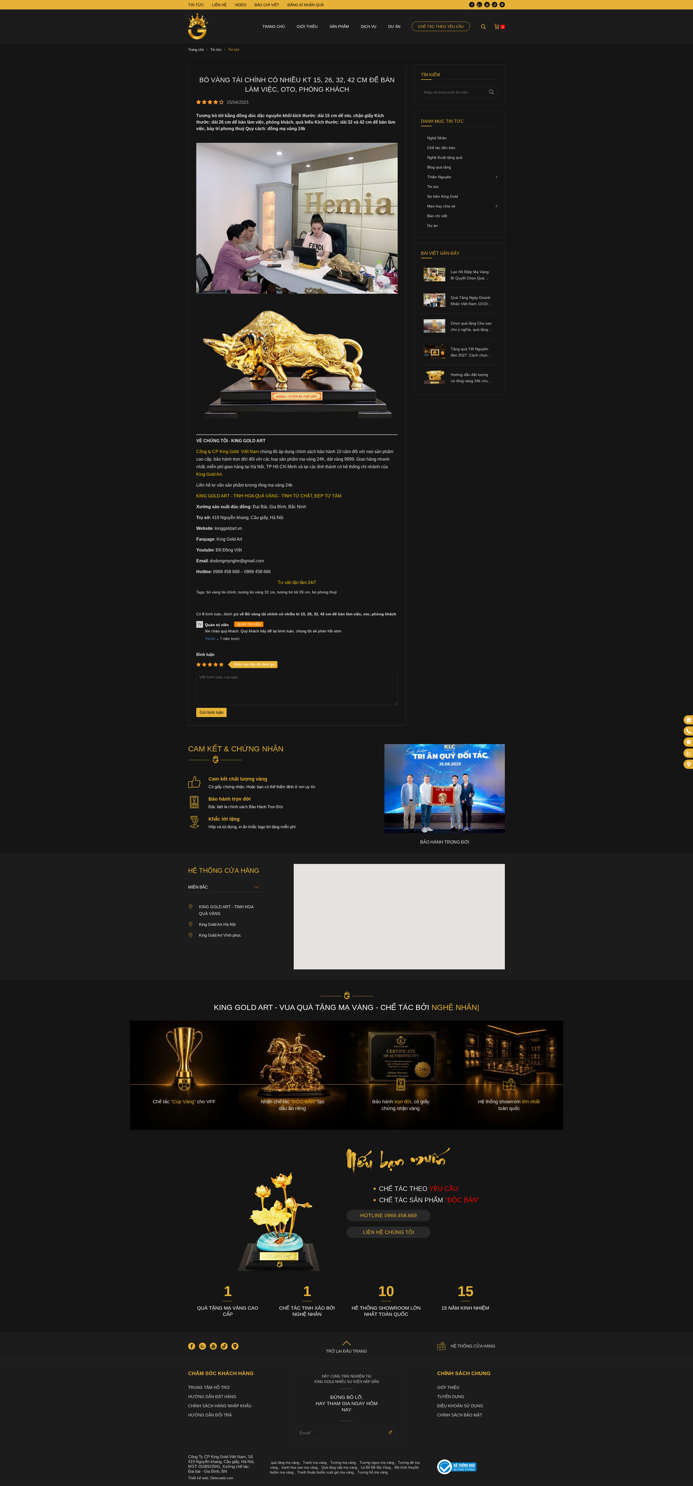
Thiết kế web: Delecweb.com (210, 1478)
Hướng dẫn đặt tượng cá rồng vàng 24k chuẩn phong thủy (471, 378)
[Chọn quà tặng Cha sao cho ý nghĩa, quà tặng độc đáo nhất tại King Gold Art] (434, 331)
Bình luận (205, 654)
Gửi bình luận (211, 712)
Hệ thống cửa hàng (473, 1346)
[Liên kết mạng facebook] (688, 742)
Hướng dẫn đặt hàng (212, 1396)
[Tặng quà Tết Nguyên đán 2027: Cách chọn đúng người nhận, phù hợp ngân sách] (434, 357)
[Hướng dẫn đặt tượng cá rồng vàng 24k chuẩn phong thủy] (434, 383)
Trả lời (210, 639)
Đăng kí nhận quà (305, 5)
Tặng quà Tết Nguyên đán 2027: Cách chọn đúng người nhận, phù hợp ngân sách (470, 352)
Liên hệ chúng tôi (388, 1232)
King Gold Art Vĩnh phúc (220, 935)
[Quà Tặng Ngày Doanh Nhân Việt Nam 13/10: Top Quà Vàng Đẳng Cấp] (434, 305)
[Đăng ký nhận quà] (688, 720)
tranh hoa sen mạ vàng (300, 1467)
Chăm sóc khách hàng (221, 1373)
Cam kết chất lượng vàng (237, 779)
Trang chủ (273, 26)
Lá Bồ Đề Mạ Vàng (376, 1467)
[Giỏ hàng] (496, 26)
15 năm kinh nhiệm (465, 1308)
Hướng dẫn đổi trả (210, 1415)
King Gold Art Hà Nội (217, 924)
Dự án (394, 26)
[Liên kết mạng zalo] (688, 753)
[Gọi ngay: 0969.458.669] (688, 731)
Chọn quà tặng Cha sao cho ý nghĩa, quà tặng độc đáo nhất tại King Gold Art (471, 327)
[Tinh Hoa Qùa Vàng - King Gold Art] (198, 26)
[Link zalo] (479, 4)
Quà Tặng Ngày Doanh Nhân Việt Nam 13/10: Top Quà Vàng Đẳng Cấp (471, 301)
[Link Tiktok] (494, 4)
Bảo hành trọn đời (229, 799)
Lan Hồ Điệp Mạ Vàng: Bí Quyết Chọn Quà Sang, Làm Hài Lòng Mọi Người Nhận (470, 275)
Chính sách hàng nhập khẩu (219, 1406)
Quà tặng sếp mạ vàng (339, 1467)
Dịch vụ (368, 26)
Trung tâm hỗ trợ (209, 1387)
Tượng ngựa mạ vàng (376, 1463)
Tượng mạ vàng (343, 1463)
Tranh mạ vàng (314, 1463)
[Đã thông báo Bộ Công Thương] (471, 1467)
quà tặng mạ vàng (285, 1463)
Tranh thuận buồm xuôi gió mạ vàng (325, 1472)
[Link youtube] (487, 4)
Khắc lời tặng (224, 819)
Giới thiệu (307, 26)
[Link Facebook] (472, 4)
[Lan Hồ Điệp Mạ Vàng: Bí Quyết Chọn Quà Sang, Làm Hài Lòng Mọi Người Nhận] (434, 280)
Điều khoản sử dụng (460, 1406)
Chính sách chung (464, 1373)
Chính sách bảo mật (459, 1415)
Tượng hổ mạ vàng (372, 1472)
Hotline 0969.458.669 (388, 1215)
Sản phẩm (339, 26)
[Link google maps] (502, 4)
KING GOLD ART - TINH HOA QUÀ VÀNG (226, 910)
